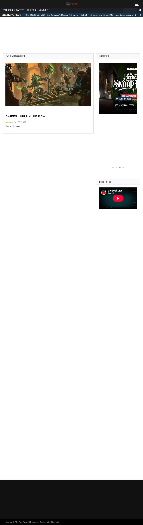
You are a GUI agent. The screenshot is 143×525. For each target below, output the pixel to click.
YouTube (43, 10)
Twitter (20, 10)
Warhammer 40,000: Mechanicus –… (25, 116)
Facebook (8, 10)
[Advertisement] (71, 28)
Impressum (35, 522)
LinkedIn (31, 10)
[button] (113, 167)
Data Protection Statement (49, 522)
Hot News (104, 56)
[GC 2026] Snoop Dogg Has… (126, 105)
